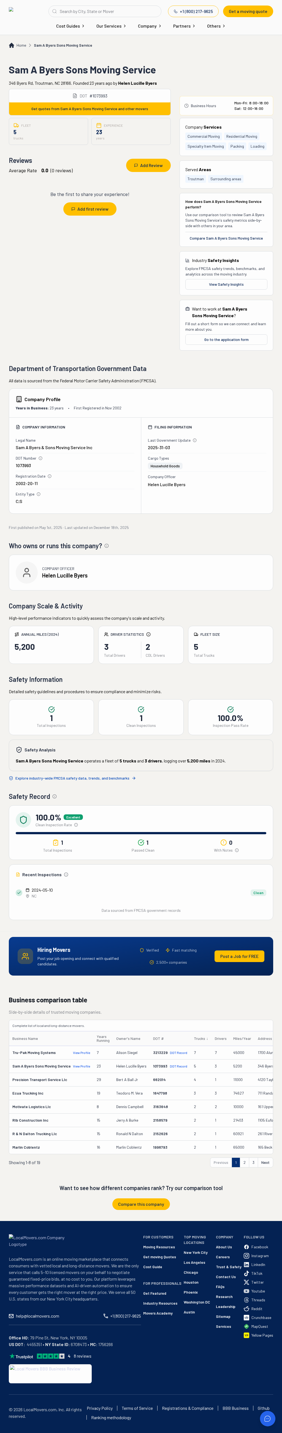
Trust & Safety (229, 1266)
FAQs (220, 1286)
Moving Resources (159, 1246)
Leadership (225, 1306)
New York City (196, 1252)
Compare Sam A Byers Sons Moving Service (226, 238)
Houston (191, 1282)
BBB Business (236, 1408)
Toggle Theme (13, 1429)
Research (224, 1296)
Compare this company (141, 1204)
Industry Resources (160, 1303)
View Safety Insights (226, 284)
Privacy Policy (100, 1408)
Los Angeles (194, 1262)
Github (264, 1408)
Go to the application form (226, 339)
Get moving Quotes (159, 1256)
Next (265, 1162)
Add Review (151, 165)
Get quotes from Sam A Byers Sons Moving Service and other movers (89, 108)
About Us (224, 1246)
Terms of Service (137, 1408)
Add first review (93, 208)
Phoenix (191, 1292)
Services (223, 1326)
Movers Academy (158, 1313)
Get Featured (154, 1293)
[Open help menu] (267, 1418)
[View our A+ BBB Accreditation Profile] (50, 1373)
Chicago (191, 1272)
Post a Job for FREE (239, 956)
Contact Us (226, 1276)
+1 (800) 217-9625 (196, 11)
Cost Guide (152, 1266)
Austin (189, 1312)
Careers (223, 1256)
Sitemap (223, 1316)
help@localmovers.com (37, 1315)
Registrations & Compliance (187, 1408)
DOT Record (178, 1053)
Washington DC (197, 1302)
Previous (221, 1162)
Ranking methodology (111, 1417)
